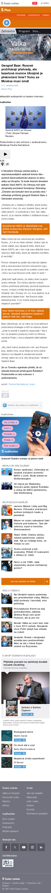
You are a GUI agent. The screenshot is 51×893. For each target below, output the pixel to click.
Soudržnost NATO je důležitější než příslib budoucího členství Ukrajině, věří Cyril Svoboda (25, 229)
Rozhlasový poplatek (37, 813)
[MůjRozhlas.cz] (5, 102)
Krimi (6, 428)
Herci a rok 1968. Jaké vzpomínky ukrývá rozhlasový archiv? (30, 565)
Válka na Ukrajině (10, 793)
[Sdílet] (7, 164)
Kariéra (30, 805)
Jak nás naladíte (35, 793)
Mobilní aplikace (10, 831)
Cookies (6, 883)
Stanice (6, 801)
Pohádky (8, 434)
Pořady (7, 440)
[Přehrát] (5, 154)
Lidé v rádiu (32, 801)
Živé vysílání (10, 446)
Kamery (46, 15)
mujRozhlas (7, 414)
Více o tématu (11, 590)
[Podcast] (2, 164)
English (5, 886)
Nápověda (32, 797)
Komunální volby (10, 797)
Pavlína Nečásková (18, 384)
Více (37, 31)
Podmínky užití (33, 883)
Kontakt (31, 809)
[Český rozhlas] (10, 3)
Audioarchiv (34, 15)
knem (32, 384)
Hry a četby (9, 422)
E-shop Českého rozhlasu (19, 655)
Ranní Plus (6, 89)
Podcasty (7, 827)
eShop (5, 805)
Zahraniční (8, 31)
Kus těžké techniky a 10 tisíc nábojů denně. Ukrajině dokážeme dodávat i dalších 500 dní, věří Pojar (23, 313)
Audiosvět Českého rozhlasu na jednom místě (22, 459)
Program (21, 15)
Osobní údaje (18, 883)
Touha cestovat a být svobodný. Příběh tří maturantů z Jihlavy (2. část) (31, 552)
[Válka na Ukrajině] (25, 47)
